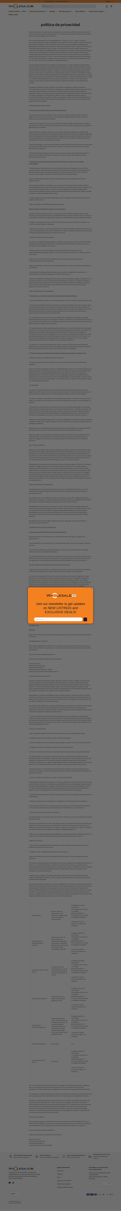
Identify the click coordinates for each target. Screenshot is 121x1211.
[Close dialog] (92, 589)
